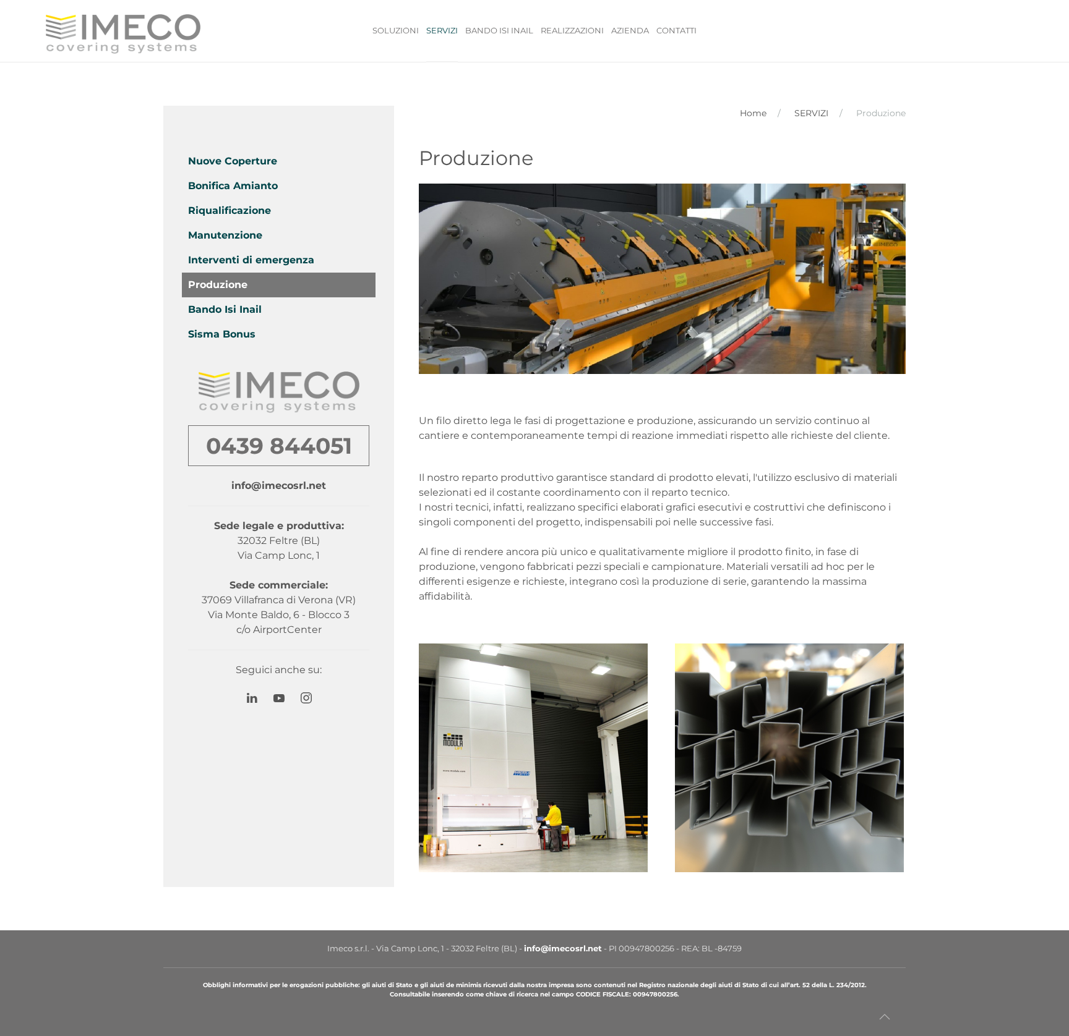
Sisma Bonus (221, 334)
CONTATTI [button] (676, 30)
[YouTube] (285, 698)
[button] (533, 757)
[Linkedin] (258, 698)
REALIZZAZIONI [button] (572, 30)
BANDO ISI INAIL (499, 30)
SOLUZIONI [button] (395, 30)
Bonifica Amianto (233, 186)
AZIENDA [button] (630, 30)
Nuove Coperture (232, 161)
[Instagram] (306, 698)
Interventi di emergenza (251, 260)
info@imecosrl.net (278, 485)
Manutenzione (225, 235)
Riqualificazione (229, 210)
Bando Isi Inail (225, 309)
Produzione (217, 285)
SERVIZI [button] (442, 30)
